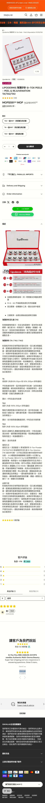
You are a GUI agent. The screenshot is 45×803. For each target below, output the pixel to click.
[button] (36, 15)
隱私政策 (20, 797)
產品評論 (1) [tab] (11, 591)
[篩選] (2, 598)
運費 (3, 106)
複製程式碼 (32, 8)
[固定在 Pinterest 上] (17, 202)
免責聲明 (34, 795)
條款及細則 (13, 797)
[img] (22, 644)
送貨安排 (19, 795)
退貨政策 (27, 795)
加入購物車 (30, 147)
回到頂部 (23, 713)
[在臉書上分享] (13, 202)
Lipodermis (6, 79)
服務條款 (12, 795)
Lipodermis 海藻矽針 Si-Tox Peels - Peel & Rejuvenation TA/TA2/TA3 (22, 32)
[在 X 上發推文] (8, 202)
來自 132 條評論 (21, 647)
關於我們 (4, 797)
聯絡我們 (4, 795)
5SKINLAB (29, 797)
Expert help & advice (25, 705)
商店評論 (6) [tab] (33, 591)
